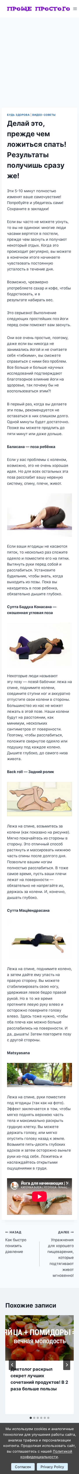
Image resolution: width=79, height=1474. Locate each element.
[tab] (31, 1418)
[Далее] (66, 1365)
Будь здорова (18, 114)
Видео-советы (44, 114)
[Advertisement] (39, 59)
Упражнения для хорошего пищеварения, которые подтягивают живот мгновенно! (60, 1254)
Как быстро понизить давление (15, 1242)
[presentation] (39, 1338)
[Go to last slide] (12, 1365)
